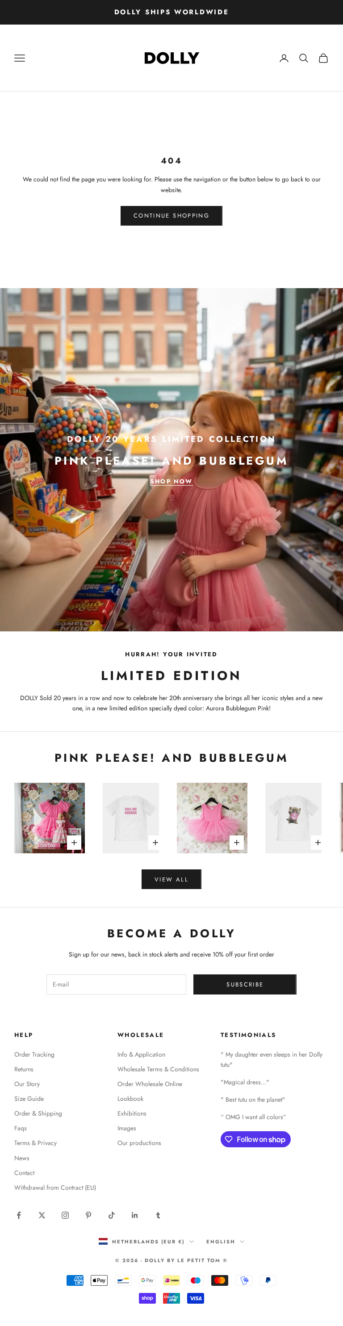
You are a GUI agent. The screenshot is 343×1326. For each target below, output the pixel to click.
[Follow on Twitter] (42, 1215)
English (220, 1241)
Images (126, 1128)
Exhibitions (131, 1113)
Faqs (20, 1128)
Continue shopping (171, 215)
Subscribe (245, 984)
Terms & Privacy (35, 1142)
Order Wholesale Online (149, 1083)
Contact (24, 1172)
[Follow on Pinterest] (88, 1215)
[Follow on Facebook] (18, 1215)
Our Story (27, 1083)
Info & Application (141, 1054)
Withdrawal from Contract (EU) (55, 1187)
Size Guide (29, 1098)
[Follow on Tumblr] (158, 1215)
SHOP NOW (171, 481)
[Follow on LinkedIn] (134, 1215)
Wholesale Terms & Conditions (158, 1069)
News (21, 1158)
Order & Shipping (38, 1113)
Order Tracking (34, 1054)
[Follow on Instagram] (65, 1215)
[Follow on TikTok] (111, 1215)
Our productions (139, 1142)
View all (171, 879)
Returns (23, 1069)
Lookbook (130, 1098)
